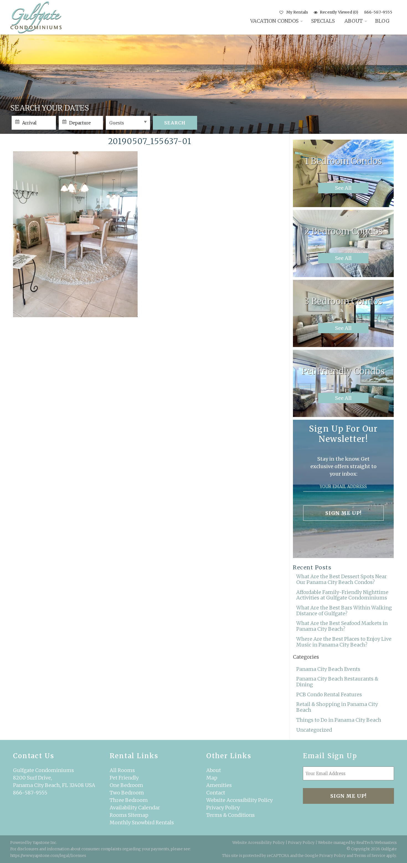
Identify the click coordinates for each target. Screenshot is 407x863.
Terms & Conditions (230, 815)
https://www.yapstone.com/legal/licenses (48, 855)
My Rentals (297, 12)
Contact (215, 792)
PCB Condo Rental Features (329, 694)
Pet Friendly (124, 778)
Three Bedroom (129, 800)
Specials (323, 21)
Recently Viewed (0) (339, 12)
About (353, 21)
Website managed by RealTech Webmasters (357, 842)
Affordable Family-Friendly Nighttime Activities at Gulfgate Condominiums (342, 595)
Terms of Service (369, 855)
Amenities (219, 785)
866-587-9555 (378, 12)
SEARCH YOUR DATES (49, 108)
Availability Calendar (135, 807)
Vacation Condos (274, 21)
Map (211, 778)
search (175, 123)
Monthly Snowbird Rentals (142, 822)
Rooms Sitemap (129, 815)
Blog (382, 21)
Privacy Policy (223, 807)
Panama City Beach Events (328, 669)
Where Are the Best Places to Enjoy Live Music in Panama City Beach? (343, 642)
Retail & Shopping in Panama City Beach (337, 707)
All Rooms (122, 770)
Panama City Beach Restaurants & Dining (337, 682)
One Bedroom (126, 785)
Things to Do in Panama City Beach (338, 720)
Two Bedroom (127, 792)
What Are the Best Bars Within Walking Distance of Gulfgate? (344, 610)
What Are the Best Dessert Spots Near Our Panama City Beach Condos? (341, 579)
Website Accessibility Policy (239, 800)
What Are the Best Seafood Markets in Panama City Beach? (342, 626)
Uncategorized (314, 730)
